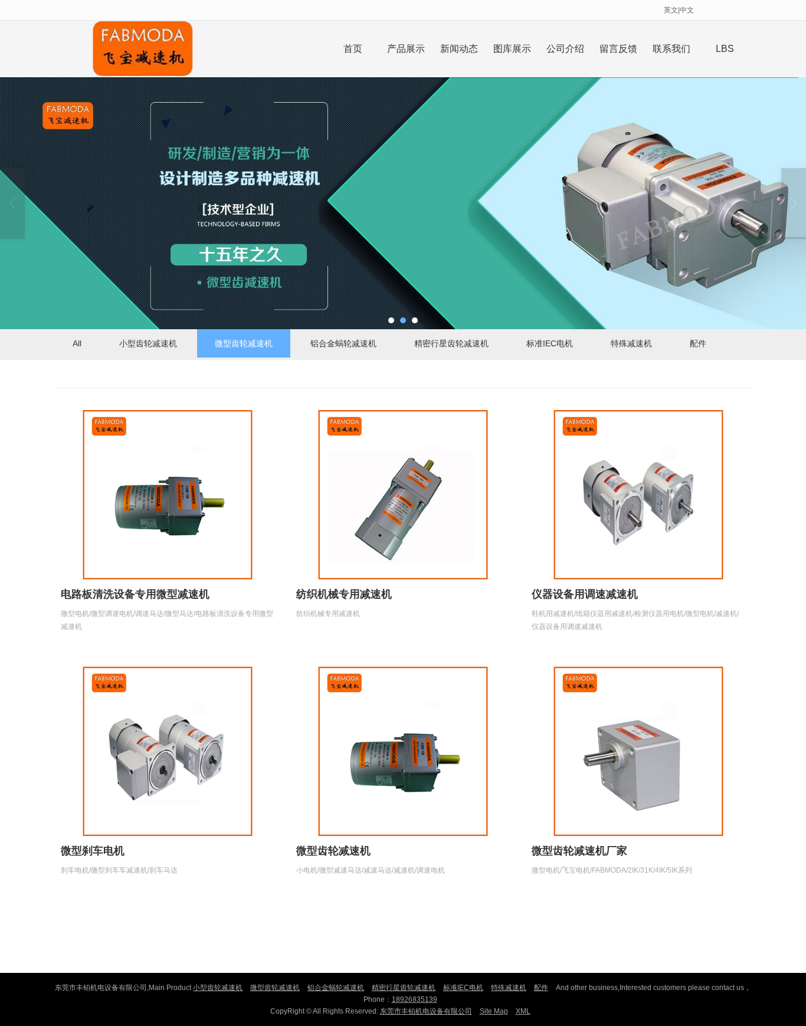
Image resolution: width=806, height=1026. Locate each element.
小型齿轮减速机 (148, 343)
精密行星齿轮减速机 (451, 343)
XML (523, 1011)
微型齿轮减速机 (244, 343)
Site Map (494, 1011)
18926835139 (414, 999)
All (77, 343)
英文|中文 (679, 10)
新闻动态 (459, 49)
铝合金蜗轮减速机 (343, 343)
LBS (725, 49)
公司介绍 (565, 49)
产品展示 (406, 49)
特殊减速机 (631, 343)
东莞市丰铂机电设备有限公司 (426, 1011)
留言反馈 (618, 49)
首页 (352, 49)
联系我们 (671, 49)
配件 (698, 343)
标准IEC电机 (549, 343)
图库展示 (512, 49)
